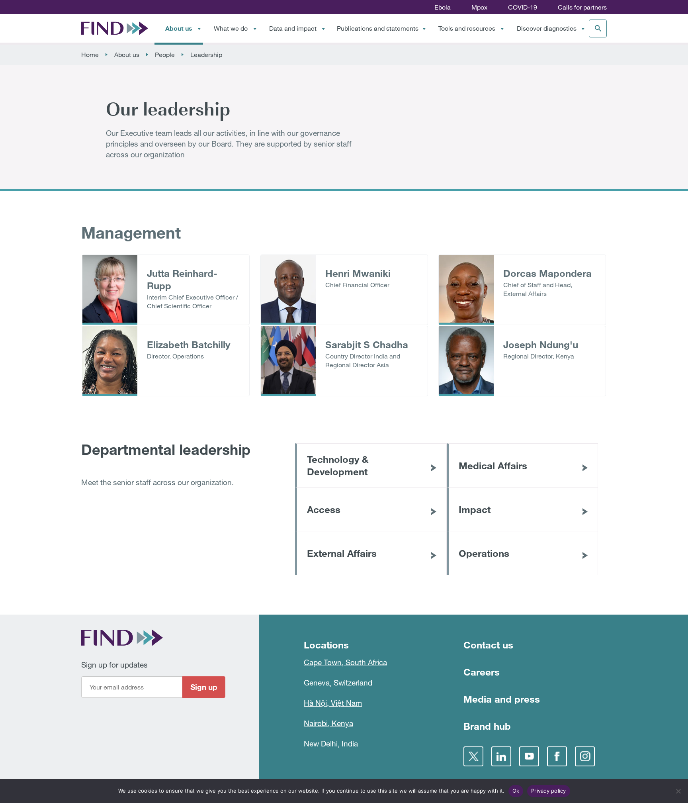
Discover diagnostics (547, 28)
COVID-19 (522, 7)
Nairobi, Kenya (328, 723)
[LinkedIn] (501, 756)
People (165, 55)
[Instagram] (585, 756)
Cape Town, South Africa (345, 662)
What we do (231, 28)
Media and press (501, 699)
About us (178, 28)
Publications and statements (377, 28)
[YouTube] (529, 756)
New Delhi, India (331, 743)
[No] (678, 791)
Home (90, 55)
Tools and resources (466, 28)
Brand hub (487, 726)
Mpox (479, 7)
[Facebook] (557, 756)
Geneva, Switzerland (338, 682)
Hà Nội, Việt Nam (333, 702)
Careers (481, 672)
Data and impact (293, 28)
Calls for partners (582, 7)
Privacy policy (548, 790)
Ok (516, 790)
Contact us (488, 644)
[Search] (598, 28)
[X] (473, 756)
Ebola (442, 7)
